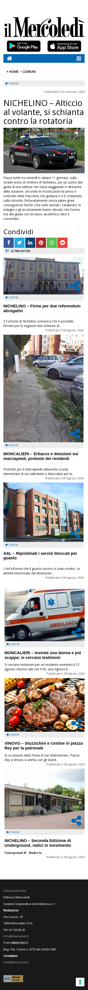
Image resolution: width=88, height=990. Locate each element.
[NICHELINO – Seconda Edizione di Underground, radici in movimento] (45, 799)
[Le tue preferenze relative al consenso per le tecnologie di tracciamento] (80, 982)
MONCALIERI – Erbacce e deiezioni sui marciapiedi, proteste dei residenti (40, 456)
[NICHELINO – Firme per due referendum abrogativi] (43, 275)
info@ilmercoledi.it (16, 962)
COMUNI (29, 71)
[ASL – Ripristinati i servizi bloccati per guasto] (43, 512)
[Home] (7, 58)
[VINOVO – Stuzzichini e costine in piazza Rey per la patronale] (45, 705)
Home (14, 71)
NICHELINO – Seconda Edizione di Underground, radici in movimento (38, 843)
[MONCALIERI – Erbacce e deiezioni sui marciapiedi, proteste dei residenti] (43, 388)
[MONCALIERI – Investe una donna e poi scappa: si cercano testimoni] (45, 615)
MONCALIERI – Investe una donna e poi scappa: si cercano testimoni (43, 655)
